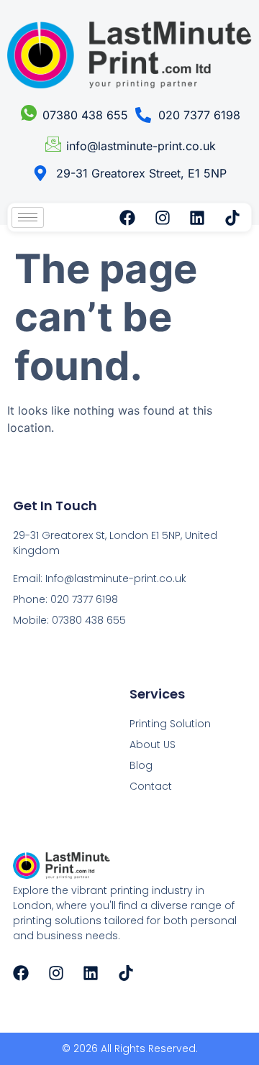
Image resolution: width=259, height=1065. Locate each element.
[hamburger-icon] (28, 217)
